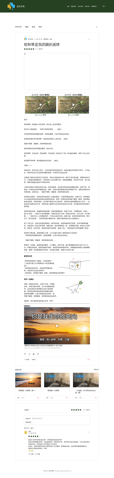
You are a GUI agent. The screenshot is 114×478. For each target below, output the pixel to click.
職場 (26, 27)
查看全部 (96, 369)
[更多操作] (89, 39)
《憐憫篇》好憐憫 (52, 390)
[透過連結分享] (38, 354)
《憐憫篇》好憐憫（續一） (27, 390)
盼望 (40, 27)
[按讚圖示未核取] (29, 454)
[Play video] (40, 104)
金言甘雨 (21, 6)
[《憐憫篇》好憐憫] (57, 380)
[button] (96, 27)
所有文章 (18, 27)
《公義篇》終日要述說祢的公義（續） (85, 391)
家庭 (33, 27)
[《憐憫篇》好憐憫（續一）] (28, 380)
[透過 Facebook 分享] (25, 354)
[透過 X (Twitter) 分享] (29, 354)
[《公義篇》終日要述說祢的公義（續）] (86, 380)
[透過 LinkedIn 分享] (33, 354)
